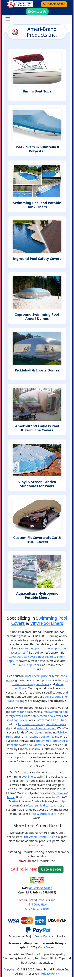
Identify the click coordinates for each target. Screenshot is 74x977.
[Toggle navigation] (7, 18)
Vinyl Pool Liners (46, 623)
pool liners (28, 776)
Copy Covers (46, 947)
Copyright (10, 969)
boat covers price (36, 676)
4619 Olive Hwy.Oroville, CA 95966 (37, 907)
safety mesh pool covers (47, 716)
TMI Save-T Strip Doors (26, 665)
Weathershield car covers (42, 805)
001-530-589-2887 (40, 888)
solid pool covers (18, 720)
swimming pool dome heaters (36, 728)
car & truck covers (44, 814)
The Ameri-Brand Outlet (39, 837)
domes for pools (21, 712)
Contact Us (38, 11)
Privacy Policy (50, 973)
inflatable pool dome (39, 736)
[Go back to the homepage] (20, 4)
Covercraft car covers (23, 657)
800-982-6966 (56, 4)
